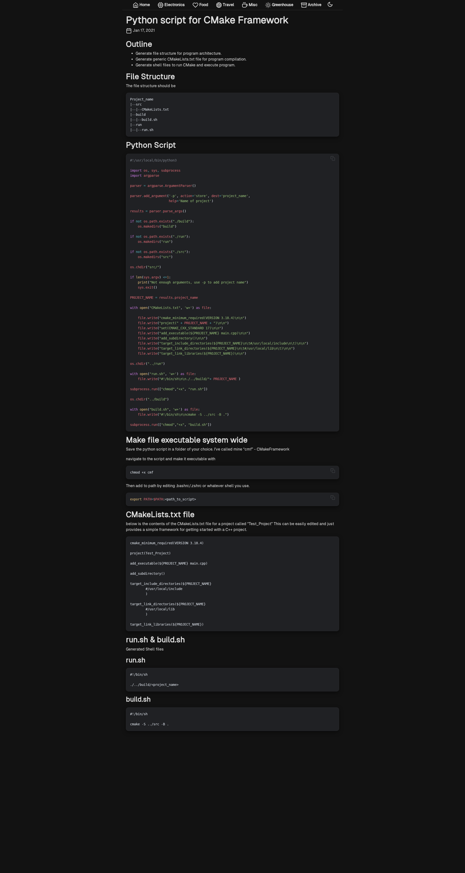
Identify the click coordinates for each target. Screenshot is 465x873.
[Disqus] (232, 795)
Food (203, 4)
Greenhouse (282, 4)
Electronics (174, 4)
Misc (252, 4)
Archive (314, 4)
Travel (228, 4)
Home (144, 4)
